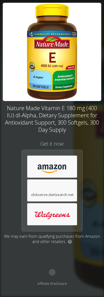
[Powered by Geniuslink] (52, 272)
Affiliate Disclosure (52, 283)
